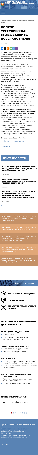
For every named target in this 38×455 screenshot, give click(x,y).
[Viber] (16, 48)
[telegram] (6, 445)
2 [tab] (13, 413)
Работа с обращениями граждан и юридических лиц (16, 375)
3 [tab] (16, 413)
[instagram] (3, 445)
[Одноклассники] (8, 48)
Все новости (5, 146)
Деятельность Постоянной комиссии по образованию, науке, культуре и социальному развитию (19, 239)
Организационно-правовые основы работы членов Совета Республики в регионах (19, 362)
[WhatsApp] (11, 48)
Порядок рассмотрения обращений (16, 383)
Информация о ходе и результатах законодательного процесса (15, 338)
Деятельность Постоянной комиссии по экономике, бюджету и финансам (19, 228)
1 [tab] (11, 413)
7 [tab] (24, 413)
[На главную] (2, 4)
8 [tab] (26, 413)
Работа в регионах (9, 358)
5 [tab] (20, 413)
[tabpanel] (19, 402)
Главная (3, 20)
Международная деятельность (15, 346)
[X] (5, 48)
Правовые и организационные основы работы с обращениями (17, 380)
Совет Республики (19, 3)
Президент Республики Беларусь (15, 402)
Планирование (8, 335)
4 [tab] (18, 413)
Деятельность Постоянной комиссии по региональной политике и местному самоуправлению (19, 250)
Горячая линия (16, 300)
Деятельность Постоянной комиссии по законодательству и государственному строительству (19, 218)
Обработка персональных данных (22, 307)
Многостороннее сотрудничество (15, 349)
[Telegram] (13, 48)
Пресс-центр (11, 20)
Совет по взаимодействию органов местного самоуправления (20, 367)
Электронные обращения (21, 294)
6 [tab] (22, 413)
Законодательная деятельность (15, 332)
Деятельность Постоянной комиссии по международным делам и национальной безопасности (19, 261)
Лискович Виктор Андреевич (15, 141)
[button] (3, 12)
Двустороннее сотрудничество (14, 352)
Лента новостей (22, 20)
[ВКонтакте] (2, 48)
